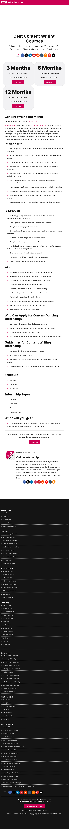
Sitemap (47, 813)
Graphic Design (7, 605)
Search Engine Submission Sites (12, 763)
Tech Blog (5, 603)
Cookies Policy (7, 523)
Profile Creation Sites (9, 737)
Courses (5, 641)
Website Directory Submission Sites (13, 746)
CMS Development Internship (11, 682)
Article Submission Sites (10, 750)
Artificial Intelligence (9, 618)
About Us (5, 513)
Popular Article (7, 724)
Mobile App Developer (9, 591)
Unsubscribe (29, 810)
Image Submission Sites (10, 740)
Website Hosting (7, 628)
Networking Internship (9, 688)
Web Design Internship (9, 659)
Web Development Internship (11, 662)
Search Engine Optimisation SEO (12, 773)
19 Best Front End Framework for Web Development (18, 786)
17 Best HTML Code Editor (11, 776)
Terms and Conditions (9, 526)
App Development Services (11, 547)
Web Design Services (9, 537)
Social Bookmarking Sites (10, 743)
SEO (56, 813)
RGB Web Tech (32, 121)
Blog (60, 813)
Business (5, 648)
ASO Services (7, 560)
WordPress (6, 638)
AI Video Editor (7, 727)
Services (4, 531)
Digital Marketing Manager (10, 587)
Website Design (7, 608)
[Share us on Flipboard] (49, 55)
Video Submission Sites (10, 760)
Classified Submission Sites (11, 753)
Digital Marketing (8, 615)
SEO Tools (6, 709)
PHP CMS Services (8, 550)
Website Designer (8, 571)
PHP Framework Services (10, 557)
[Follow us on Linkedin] (30, 55)
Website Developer (8, 574)
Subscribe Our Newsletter (34, 806)
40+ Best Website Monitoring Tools (13, 783)
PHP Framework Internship (11, 678)
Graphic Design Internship (10, 655)
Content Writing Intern (40, 125)
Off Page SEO (7, 703)
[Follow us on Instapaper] (53, 55)
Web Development (8, 611)
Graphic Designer (8, 597)
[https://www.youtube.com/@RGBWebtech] (46, 482)
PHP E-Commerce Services (11, 553)
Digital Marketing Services (10, 543)
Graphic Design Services (10, 534)
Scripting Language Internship (11, 668)
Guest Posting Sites (8, 769)
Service (52, 813)
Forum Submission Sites (10, 756)
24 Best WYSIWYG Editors (11, 779)
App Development (8, 625)
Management (6, 594)
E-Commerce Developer (10, 581)
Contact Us (6, 516)
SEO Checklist (7, 697)
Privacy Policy (7, 519)
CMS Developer (7, 577)
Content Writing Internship (24, 116)
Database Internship (9, 672)
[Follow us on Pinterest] (34, 55)
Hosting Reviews (8, 631)
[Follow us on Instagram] (35, 482)
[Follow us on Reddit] (37, 55)
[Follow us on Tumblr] (41, 55)
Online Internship (27, 457)
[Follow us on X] (26, 55)
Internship (5, 653)
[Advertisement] (34, 17)
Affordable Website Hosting (11, 730)
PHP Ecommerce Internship (11, 675)
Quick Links (6, 510)
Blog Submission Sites (9, 766)
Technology (6, 621)
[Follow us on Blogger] (45, 55)
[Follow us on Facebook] (22, 55)
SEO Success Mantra (9, 716)
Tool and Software (8, 634)
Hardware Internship (9, 691)
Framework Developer (9, 584)
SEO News (6, 719)
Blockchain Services (9, 563)
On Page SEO (7, 699)
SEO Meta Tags (7, 712)
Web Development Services (11, 540)
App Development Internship (11, 665)
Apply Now (18, 82)
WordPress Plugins (8, 733)
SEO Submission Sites (9, 706)
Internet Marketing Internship (11, 685)
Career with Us (7, 569)
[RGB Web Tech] (9, 3)
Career (37, 814)
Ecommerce (6, 644)
